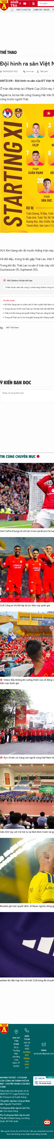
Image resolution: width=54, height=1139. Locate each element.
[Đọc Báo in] (35, 3)
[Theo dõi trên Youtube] (24, 3)
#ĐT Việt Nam (12, 327)
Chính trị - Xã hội (41, 10)
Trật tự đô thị (23, 10)
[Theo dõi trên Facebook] (20, 3)
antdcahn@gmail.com (44, 1053)
